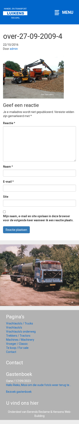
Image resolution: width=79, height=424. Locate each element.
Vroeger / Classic (17, 343)
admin (14, 48)
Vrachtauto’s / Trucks (19, 323)
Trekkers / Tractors (18, 335)
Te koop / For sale (17, 347)
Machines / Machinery (20, 339)
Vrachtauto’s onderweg (21, 331)
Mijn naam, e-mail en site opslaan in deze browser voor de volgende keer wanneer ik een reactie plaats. (38, 218)
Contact (11, 352)
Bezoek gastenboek (19, 391)
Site (5, 196)
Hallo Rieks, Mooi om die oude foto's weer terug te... (38, 385)
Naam (8, 166)
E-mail (8, 181)
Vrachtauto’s (14, 327)
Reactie (9, 123)
